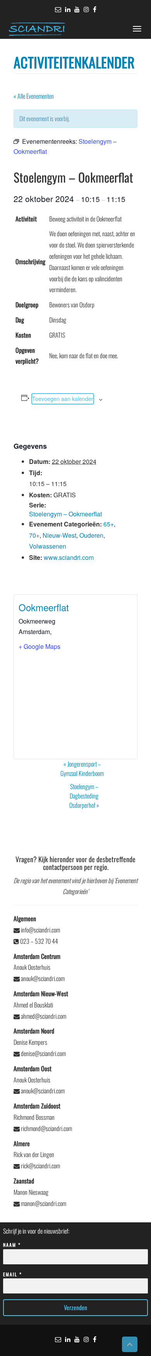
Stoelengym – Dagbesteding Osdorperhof (84, 796)
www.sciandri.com (69, 557)
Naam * (12, 1244)
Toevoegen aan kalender (62, 399)
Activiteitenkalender (74, 62)
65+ (108, 523)
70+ (34, 535)
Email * (12, 1274)
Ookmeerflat (44, 607)
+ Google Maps (39, 646)
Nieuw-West (59, 535)
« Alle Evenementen (34, 96)
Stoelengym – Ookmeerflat (65, 513)
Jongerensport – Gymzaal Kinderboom (82, 768)
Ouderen (91, 535)
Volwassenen (47, 546)
